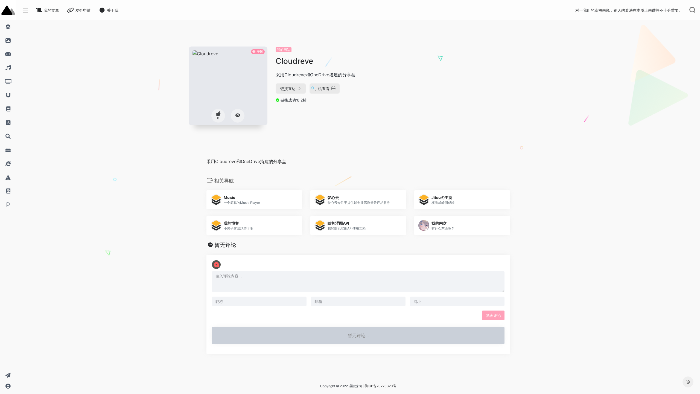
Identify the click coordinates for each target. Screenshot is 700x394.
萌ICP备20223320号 (380, 386)
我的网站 (283, 50)
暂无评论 (225, 245)
